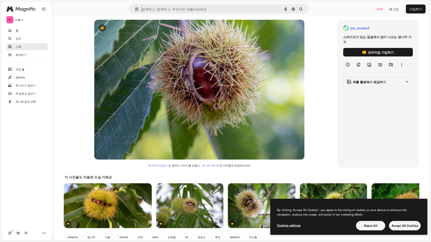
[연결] (9, 233)
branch (124, 237)
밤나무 (91, 237)
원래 (120, 28)
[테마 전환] (26, 233)
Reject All (370, 225)
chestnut (73, 237)
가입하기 (415, 9)
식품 (107, 237)
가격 (379, 9)
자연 (140, 237)
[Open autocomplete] (135, 9)
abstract (235, 237)
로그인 (394, 9)
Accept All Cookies (404, 225)
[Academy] (18, 233)
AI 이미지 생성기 (158, 165)
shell (155, 237)
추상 (217, 237)
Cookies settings (289, 225)
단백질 (172, 237)
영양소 (202, 237)
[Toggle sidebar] (44, 9)
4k (186, 237)
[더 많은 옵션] (401, 64)
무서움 (253, 237)
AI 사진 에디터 (211, 165)
